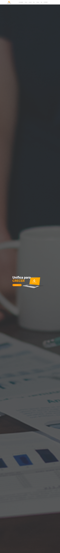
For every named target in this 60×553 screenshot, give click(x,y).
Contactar (37, 2)
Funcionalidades (21, 2)
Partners (26, 2)
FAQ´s (34, 2)
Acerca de (30, 2)
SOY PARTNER (45, 2)
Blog (41, 2)
